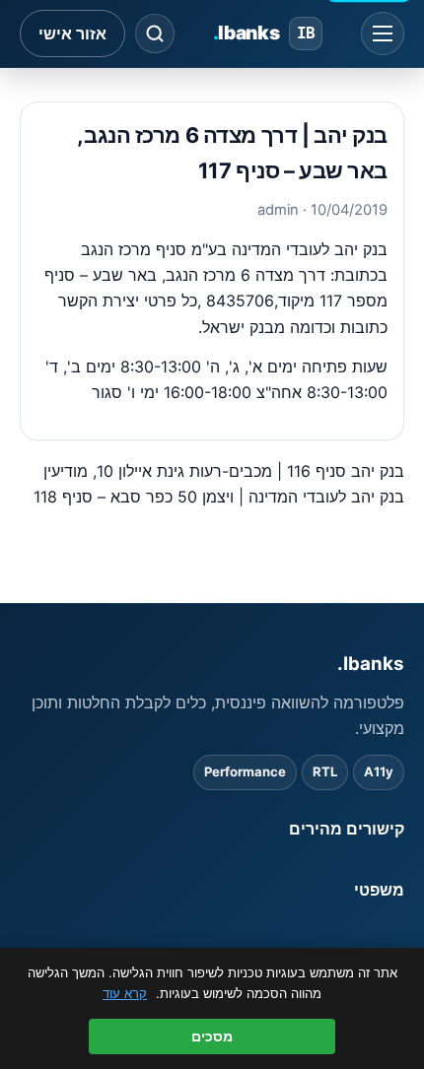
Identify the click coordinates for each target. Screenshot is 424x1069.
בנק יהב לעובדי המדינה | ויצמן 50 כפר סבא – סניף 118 (219, 496)
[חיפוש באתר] (155, 33)
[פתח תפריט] (382, 33)
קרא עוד (125, 993)
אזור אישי (72, 33)
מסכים (212, 1036)
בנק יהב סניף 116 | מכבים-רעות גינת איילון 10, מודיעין (223, 471)
